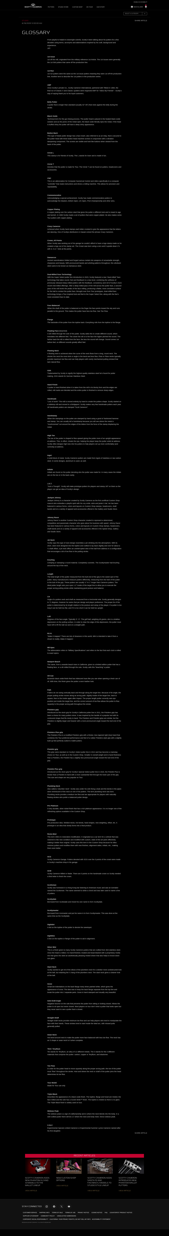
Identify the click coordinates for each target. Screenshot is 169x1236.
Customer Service (30, 1212)
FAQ (106, 1212)
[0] (146, 7)
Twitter (136, 25)
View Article (31, 1191)
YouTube (69, 1206)
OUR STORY (101, 7)
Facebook (140, 25)
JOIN (141, 7)
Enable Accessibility (140, 2)
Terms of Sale (57, 1212)
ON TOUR (89, 7)
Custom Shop (77, 7)
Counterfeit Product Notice (121, 1212)
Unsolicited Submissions (66, 1216)
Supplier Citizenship (30, 1216)
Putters (51, 7)
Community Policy (48, 1216)
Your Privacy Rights (66, 1219)
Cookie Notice (96, 1212)
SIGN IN (136, 7)
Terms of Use (70, 1212)
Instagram (46, 1206)
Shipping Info (44, 1212)
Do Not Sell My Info (83, 1219)
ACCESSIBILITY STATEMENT (101, 1219)
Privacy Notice (83, 1212)
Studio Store (63, 7)
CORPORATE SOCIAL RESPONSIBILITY (35, 1219)
